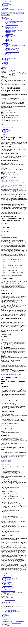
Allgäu (8, 14)
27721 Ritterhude (7, 579)
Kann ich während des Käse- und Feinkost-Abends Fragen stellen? (13, 395)
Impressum (5, 619)
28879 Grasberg (7, 575)
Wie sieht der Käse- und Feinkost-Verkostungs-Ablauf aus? (13, 392)
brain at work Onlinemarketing (8, 625)
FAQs (4, 132)
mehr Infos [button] (3, 81)
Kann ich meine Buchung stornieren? (10, 423)
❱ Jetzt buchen (4, 116)
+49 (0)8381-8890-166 (6, 460)
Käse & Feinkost (11, 591)
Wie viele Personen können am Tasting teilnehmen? (13, 406)
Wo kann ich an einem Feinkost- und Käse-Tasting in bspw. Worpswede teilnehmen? (13, 397)
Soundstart (12, 9)
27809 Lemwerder (7, 586)
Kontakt (2, 67)
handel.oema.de (4, 290)
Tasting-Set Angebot (8, 127)
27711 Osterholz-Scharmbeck (10, 578)
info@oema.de (7, 602)
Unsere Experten (7, 130)
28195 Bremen (6, 580)
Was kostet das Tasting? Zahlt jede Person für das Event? (12, 430)
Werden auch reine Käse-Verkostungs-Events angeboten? (11, 444)
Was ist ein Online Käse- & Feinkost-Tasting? (12, 389)
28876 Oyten (6, 583)
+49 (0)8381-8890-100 (10, 600)
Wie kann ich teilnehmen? (7, 414)
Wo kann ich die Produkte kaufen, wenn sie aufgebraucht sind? (11, 408)
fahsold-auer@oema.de (6, 461)
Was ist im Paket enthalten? (8, 403)
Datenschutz (6, 618)
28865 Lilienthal (7, 577)
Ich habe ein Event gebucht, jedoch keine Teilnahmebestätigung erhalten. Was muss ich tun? (12, 418)
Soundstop (6, 9)
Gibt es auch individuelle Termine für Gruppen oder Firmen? (13, 421)
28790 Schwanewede (8, 587)
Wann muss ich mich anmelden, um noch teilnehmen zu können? (14, 416)
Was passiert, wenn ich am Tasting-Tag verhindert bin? (14, 440)
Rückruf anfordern (5, 464)
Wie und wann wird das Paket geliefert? (11, 428)
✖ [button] (6, 81)
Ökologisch (6, 18)
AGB (4, 616)
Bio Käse (5, 26)
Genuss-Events (6, 37)
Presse (4, 614)
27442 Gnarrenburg (7, 582)
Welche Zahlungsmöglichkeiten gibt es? (11, 432)
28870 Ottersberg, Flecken (9, 584)
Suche (5, 67)
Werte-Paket (6, 131)
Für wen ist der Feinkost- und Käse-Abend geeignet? (14, 390)
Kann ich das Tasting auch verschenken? (11, 442)
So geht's (5, 129)
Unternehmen (6, 44)
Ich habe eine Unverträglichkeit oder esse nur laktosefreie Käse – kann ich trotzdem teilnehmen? (12, 439)
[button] (14, 481)
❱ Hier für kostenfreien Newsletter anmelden (11, 604)
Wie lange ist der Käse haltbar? (9, 404)
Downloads (6, 615)
